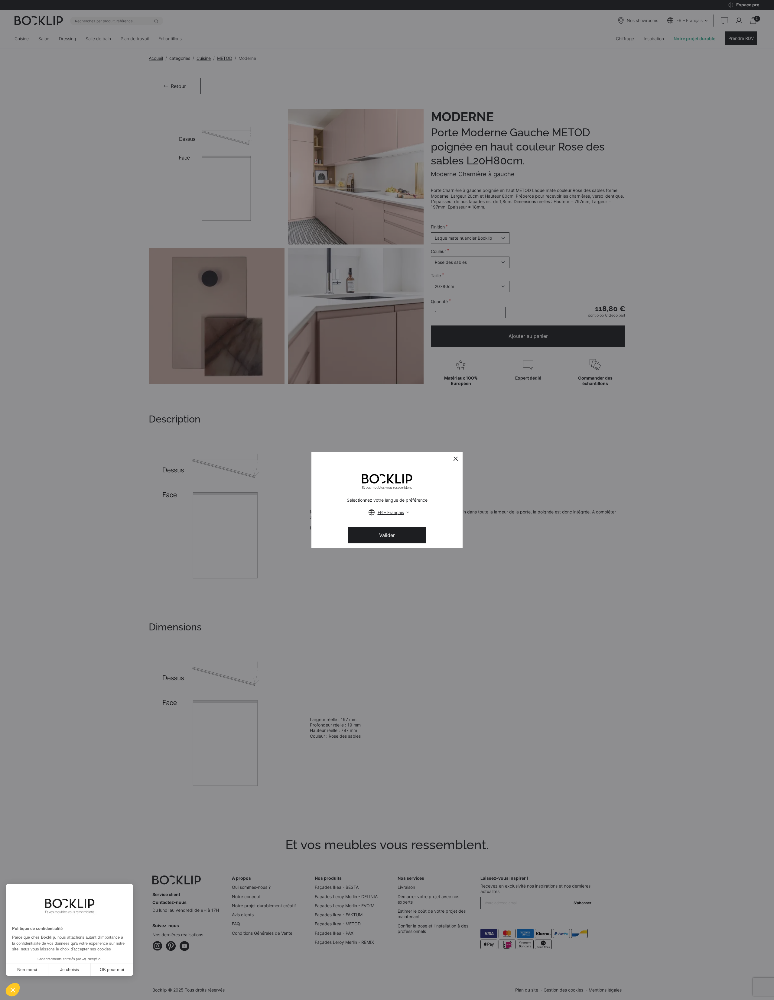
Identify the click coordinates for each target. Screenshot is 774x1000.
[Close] (455, 458)
